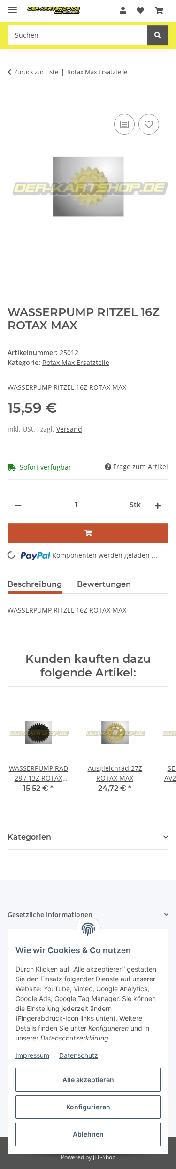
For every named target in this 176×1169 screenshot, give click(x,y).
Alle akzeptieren (88, 1080)
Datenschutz (78, 1055)
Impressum (32, 1055)
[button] (123, 10)
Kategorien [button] (29, 837)
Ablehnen (88, 1134)
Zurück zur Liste (36, 72)
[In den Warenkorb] (15, 101)
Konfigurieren (88, 1107)
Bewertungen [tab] (104, 584)
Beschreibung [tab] (35, 584)
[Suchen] (157, 35)
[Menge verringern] (18, 505)
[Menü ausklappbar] (12, 6)
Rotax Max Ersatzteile (75, 362)
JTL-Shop (104, 1157)
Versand (69, 429)
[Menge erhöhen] (157, 505)
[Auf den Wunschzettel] (148, 124)
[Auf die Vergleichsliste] (124, 124)
